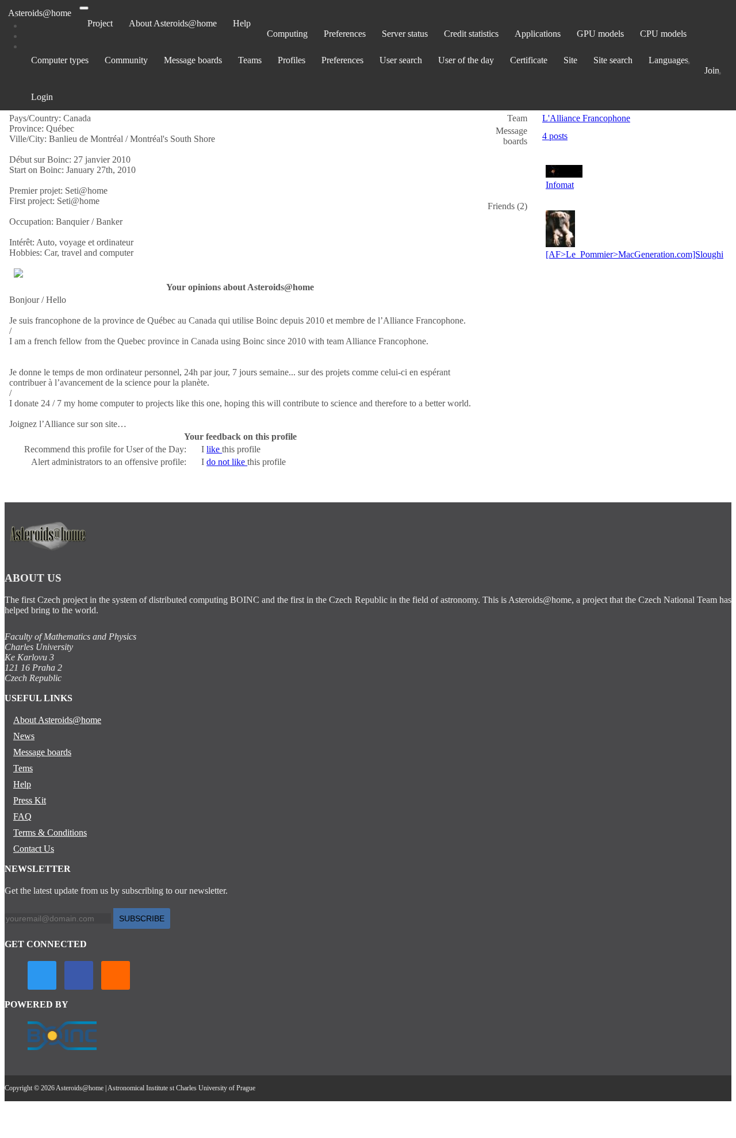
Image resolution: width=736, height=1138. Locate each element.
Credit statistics (471, 34)
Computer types (60, 60)
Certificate (528, 60)
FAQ (22, 816)
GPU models (600, 34)
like (214, 449)
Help (242, 23)
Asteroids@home (39, 13)
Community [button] (126, 60)
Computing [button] (287, 34)
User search (400, 60)
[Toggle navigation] (84, 8)
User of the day (466, 60)
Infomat (560, 185)
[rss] (115, 975)
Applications (538, 34)
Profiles (291, 60)
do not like (226, 462)
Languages (668, 60)
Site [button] (570, 60)
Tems (23, 768)
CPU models (663, 34)
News (23, 736)
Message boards (193, 60)
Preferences (345, 34)
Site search (612, 60)
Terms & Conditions (50, 832)
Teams (250, 60)
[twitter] (42, 975)
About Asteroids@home (173, 23)
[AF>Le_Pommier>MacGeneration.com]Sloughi (634, 254)
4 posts (555, 136)
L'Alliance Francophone (586, 118)
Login (42, 97)
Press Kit (29, 800)
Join (711, 70)
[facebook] (78, 975)
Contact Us (33, 849)
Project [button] (100, 23)
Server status (405, 34)
